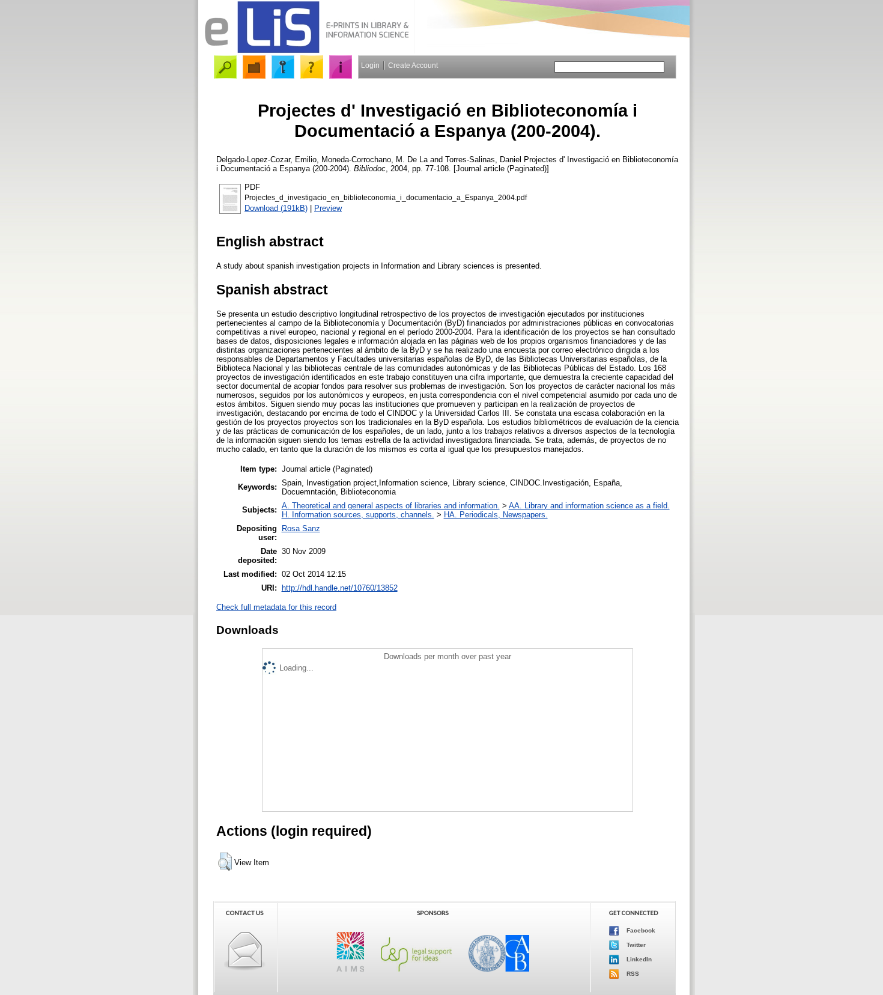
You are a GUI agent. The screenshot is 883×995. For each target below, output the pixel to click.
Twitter (635, 945)
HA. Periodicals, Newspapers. (496, 514)
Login (370, 65)
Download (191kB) (276, 208)
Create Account (413, 65)
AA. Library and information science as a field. (589, 505)
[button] (225, 862)
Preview (328, 208)
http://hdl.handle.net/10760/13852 (340, 587)
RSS (632, 973)
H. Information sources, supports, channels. (358, 514)
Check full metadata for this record (276, 607)
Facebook (640, 930)
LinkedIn (638, 959)
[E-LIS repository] (306, 50)
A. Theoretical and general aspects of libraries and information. (391, 505)
